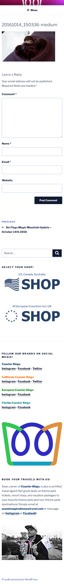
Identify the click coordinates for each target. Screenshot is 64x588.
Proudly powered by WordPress (20, 579)
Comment (9, 94)
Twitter (37, 368)
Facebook (24, 368)
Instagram (9, 368)
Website (7, 180)
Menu (34, 10)
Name (6, 143)
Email (6, 162)
